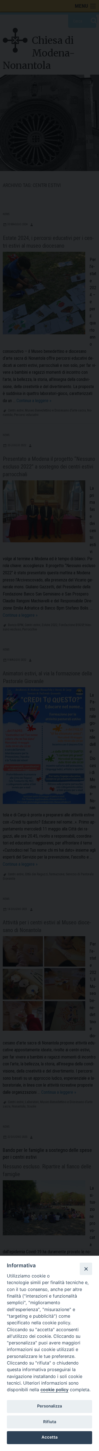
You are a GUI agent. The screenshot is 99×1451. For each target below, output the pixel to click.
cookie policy (54, 1389)
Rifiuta (49, 1421)
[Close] (86, 1269)
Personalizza (49, 1406)
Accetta (49, 1437)
